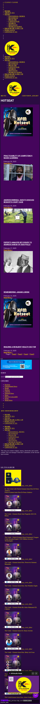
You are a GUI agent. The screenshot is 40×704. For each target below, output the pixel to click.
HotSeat (13, 25)
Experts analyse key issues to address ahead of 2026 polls (18, 243)
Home (7, 11)
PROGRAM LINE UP (14, 28)
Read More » (8, 163)
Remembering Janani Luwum (17, 292)
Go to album (7, 467)
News (7, 14)
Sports (12, 23)
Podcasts (10, 30)
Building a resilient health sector (20, 347)
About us (10, 13)
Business (13, 18)
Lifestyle (14, 21)
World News (15, 26)
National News (17, 16)
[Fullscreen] (32, 673)
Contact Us (11, 32)
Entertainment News (11, 386)
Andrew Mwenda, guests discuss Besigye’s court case (19, 201)
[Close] (36, 673)
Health (13, 20)
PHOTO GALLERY (11, 397)
